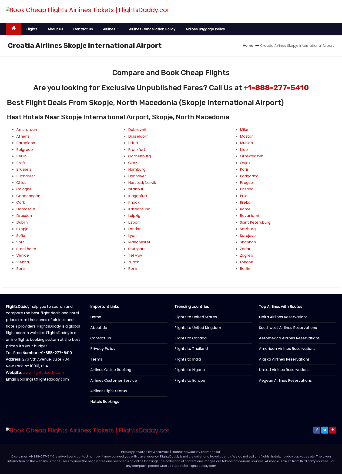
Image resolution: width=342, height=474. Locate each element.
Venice (22, 255)
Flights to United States (195, 317)
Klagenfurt (138, 196)
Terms (96, 359)
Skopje (22, 229)
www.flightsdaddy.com (43, 372)
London (134, 229)
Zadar (245, 249)
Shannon (248, 242)
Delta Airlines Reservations (283, 317)
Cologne (24, 189)
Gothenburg (139, 156)
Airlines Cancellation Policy (152, 29)
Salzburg (248, 229)
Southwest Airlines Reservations (288, 327)
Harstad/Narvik (142, 182)
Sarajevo (248, 235)
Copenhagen (28, 196)
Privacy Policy (102, 348)
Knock (134, 202)
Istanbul (135, 189)
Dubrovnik (137, 129)
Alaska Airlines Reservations (284, 359)
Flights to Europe (189, 380)
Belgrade (24, 149)
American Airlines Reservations (287, 348)
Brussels (23, 169)
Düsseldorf (138, 136)
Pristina (246, 189)
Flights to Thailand (191, 348)
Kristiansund (139, 209)
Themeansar (210, 452)
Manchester (139, 242)
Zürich (133, 262)
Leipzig (134, 215)
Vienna (22, 262)
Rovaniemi (249, 215)
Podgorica (249, 176)
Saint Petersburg (255, 222)
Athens (22, 136)
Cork (20, 202)
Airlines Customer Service (113, 380)
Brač (20, 163)
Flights (32, 29)
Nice (244, 149)
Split (20, 242)
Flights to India (187, 359)
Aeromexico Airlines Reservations (289, 338)
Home (248, 45)
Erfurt (133, 143)
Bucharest (25, 176)
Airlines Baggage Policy (205, 29)
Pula (244, 196)
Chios (21, 182)
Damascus (26, 209)
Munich (246, 143)
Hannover (137, 176)
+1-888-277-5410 (276, 87)
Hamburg (136, 169)
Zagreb (246, 255)
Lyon (132, 235)
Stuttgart (136, 249)
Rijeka (245, 202)
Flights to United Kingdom (197, 327)
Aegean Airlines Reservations (285, 380)
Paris (244, 169)
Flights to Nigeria (189, 369)
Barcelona (25, 143)
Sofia (20, 235)
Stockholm (26, 249)
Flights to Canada (190, 338)
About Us (55, 29)
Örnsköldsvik (251, 156)
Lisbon (134, 222)
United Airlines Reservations (284, 369)
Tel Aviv (135, 255)
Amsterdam (27, 129)
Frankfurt (136, 149)
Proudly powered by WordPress (145, 452)
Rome (245, 209)
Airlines (109, 29)
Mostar (246, 136)
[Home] (13, 29)
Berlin (21, 156)
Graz (132, 163)
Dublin (22, 222)
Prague (246, 182)
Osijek (245, 163)
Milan (244, 129)
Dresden (24, 215)
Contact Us (83, 29)
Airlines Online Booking (110, 369)
